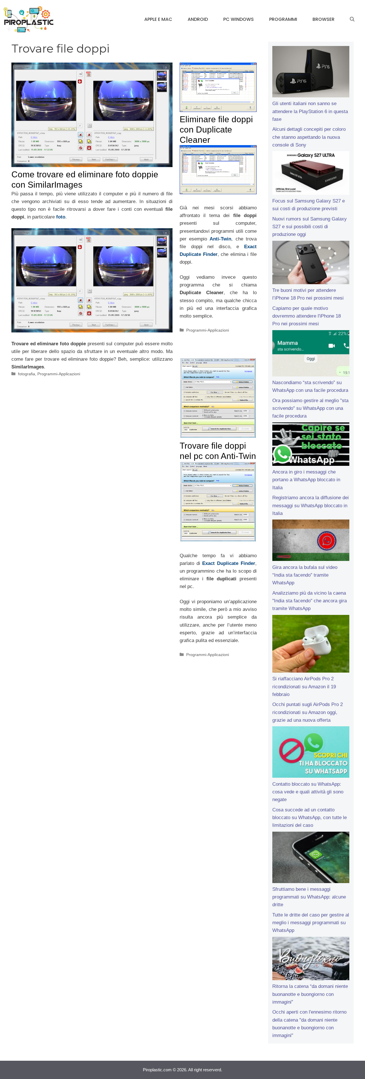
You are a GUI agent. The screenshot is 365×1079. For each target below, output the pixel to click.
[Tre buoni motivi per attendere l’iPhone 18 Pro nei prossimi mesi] (310, 263)
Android (198, 19)
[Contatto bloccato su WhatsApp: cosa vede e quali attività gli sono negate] (310, 753)
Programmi (283, 19)
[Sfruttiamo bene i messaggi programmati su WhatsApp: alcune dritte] (310, 858)
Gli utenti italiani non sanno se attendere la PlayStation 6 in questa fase (310, 111)
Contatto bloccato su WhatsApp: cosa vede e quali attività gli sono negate (307, 791)
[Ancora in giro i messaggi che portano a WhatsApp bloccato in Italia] (310, 445)
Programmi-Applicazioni (58, 374)
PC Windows (238, 19)
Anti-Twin (220, 239)
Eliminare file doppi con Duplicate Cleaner (216, 130)
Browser (323, 19)
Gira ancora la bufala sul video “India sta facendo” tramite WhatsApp (304, 575)
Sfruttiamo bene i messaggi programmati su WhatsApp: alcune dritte (309, 897)
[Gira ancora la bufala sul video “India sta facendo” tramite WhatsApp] (310, 541)
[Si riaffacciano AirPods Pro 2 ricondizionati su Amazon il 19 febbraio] (310, 645)
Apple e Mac (158, 19)
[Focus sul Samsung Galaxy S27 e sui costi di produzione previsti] (310, 174)
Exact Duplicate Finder (228, 563)
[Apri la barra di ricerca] (352, 19)
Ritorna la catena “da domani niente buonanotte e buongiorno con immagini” (310, 994)
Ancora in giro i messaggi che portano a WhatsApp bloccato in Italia (306, 479)
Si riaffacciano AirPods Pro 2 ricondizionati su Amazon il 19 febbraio (304, 686)
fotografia (26, 374)
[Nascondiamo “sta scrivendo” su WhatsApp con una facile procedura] (310, 354)
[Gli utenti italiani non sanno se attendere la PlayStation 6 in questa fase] (310, 73)
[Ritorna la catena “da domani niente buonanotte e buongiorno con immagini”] (310, 959)
